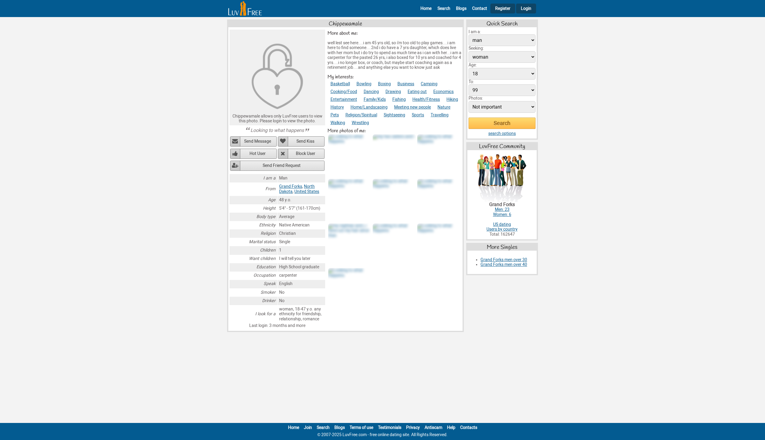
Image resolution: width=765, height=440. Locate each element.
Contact (479, 8)
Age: (473, 65)
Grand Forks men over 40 (504, 264)
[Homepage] (245, 8)
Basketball (340, 83)
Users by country (502, 229)
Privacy (413, 427)
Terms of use (361, 427)
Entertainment (344, 99)
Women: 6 (502, 214)
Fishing (399, 99)
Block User (305, 153)
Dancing (371, 91)
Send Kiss (305, 141)
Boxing (384, 83)
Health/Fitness (426, 99)
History (337, 107)
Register (502, 8)
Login (526, 8)
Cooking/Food (344, 91)
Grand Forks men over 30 (504, 259)
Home (426, 8)
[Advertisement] (382, 379)
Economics (443, 91)
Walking (338, 122)
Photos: (476, 98)
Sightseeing (394, 115)
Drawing (393, 91)
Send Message (257, 141)
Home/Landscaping (369, 107)
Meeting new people (412, 107)
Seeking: (476, 48)
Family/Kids (375, 99)
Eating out (417, 91)
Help (451, 427)
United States (306, 191)
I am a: (475, 31)
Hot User (258, 153)
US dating (502, 224)
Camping (429, 83)
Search (443, 8)
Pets (335, 115)
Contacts (468, 427)
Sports (418, 115)
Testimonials (389, 427)
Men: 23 (502, 209)
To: (471, 81)
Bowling (364, 83)
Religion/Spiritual (361, 115)
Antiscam (433, 427)
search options (502, 133)
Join (308, 427)
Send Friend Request (282, 165)
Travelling (440, 115)
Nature (443, 107)
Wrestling (360, 122)
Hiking (452, 99)
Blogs (461, 8)
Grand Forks (290, 186)
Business (405, 83)
